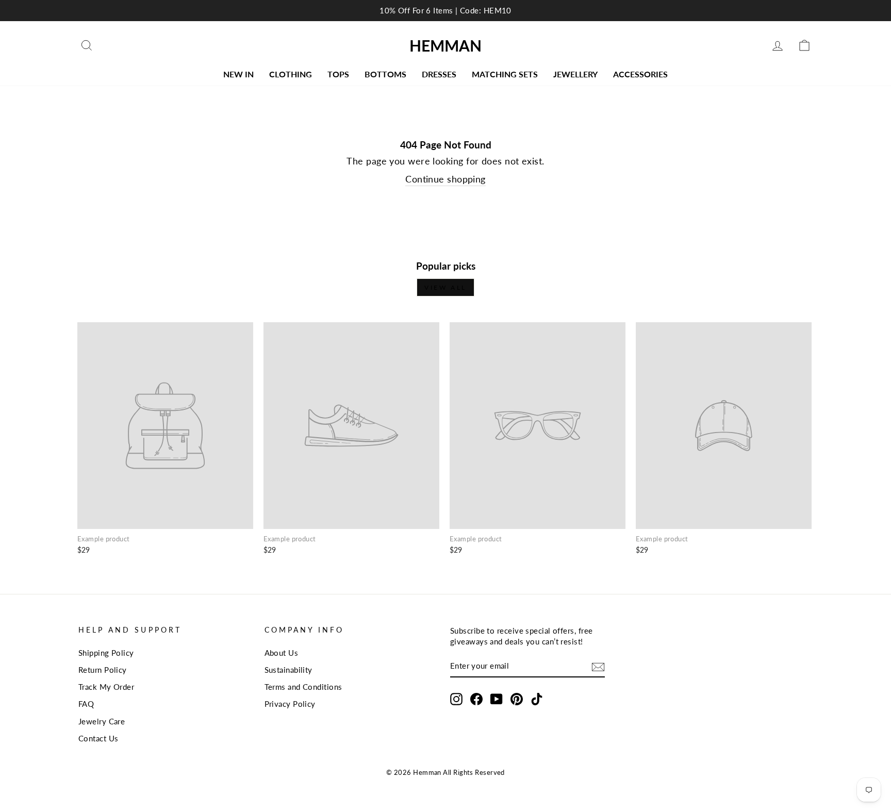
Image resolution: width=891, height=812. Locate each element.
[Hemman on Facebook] (476, 699)
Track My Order (106, 686)
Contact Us (98, 738)
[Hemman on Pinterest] (516, 699)
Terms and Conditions (303, 686)
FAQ (86, 703)
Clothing (290, 74)
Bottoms (385, 74)
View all (445, 287)
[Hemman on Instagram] (456, 699)
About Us (282, 652)
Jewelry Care (101, 721)
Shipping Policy (106, 652)
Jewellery (575, 74)
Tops (338, 74)
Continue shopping (445, 179)
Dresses (439, 74)
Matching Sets (505, 74)
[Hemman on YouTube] (496, 699)
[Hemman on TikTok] (537, 699)
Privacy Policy (290, 703)
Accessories (640, 74)
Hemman (445, 45)
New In (238, 74)
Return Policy (102, 669)
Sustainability (288, 669)
